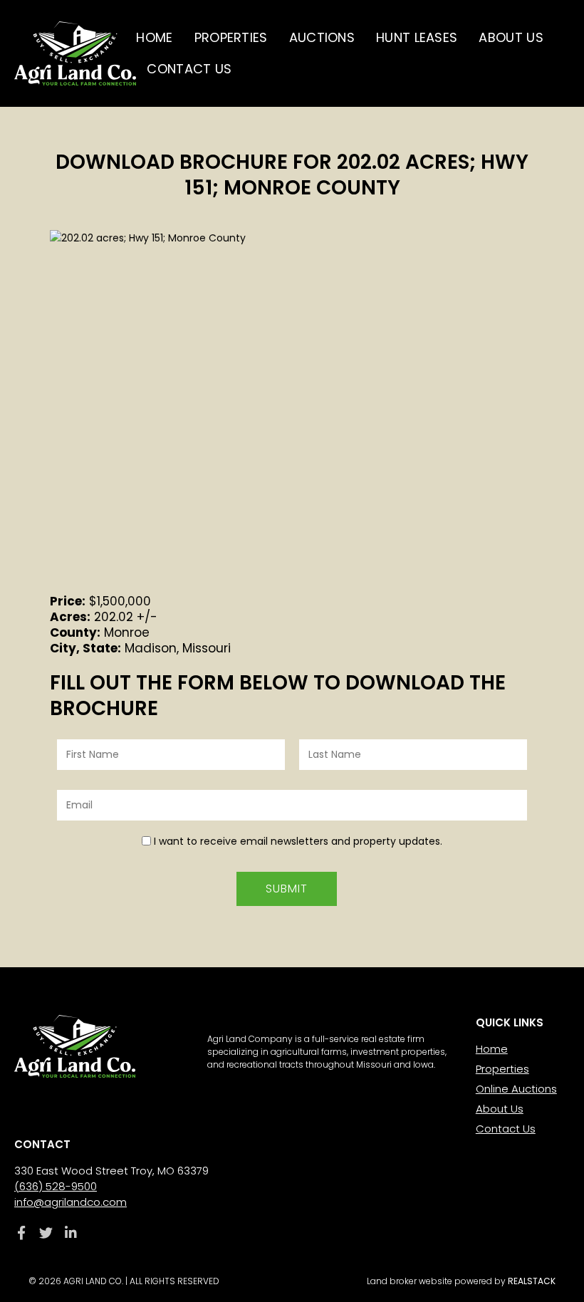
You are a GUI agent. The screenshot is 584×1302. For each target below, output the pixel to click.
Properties (231, 37)
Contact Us (189, 69)
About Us (511, 37)
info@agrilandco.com (70, 1201)
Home (154, 37)
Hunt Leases (416, 37)
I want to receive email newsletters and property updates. (298, 841)
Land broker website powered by (461, 1281)
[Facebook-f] (21, 1232)
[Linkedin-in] (71, 1232)
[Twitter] (46, 1232)
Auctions (322, 37)
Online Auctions (516, 1088)
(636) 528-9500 (55, 1186)
